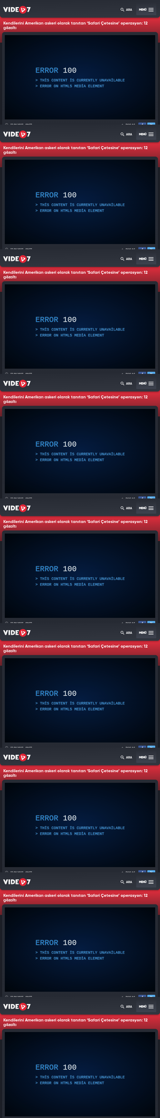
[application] (80, 559)
